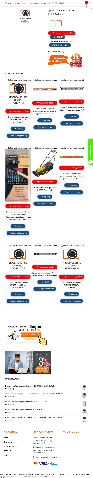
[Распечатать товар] (52, 23)
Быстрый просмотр (19, 136)
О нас (6, 438)
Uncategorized (20, 3)
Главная (8, 3)
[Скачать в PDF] (58, 23)
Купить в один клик (60, 45)
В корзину (58, 37)
